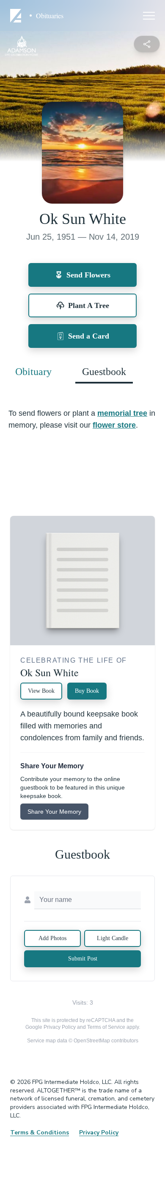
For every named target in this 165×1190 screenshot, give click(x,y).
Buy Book (87, 691)
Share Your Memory (54, 811)
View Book (41, 691)
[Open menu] (149, 15)
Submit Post (82, 958)
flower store (114, 425)
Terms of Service (106, 1027)
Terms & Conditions (39, 1132)
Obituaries (49, 15)
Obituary (33, 371)
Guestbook (104, 371)
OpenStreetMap (92, 1041)
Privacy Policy (60, 1027)
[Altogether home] (17, 15)
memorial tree (122, 413)
